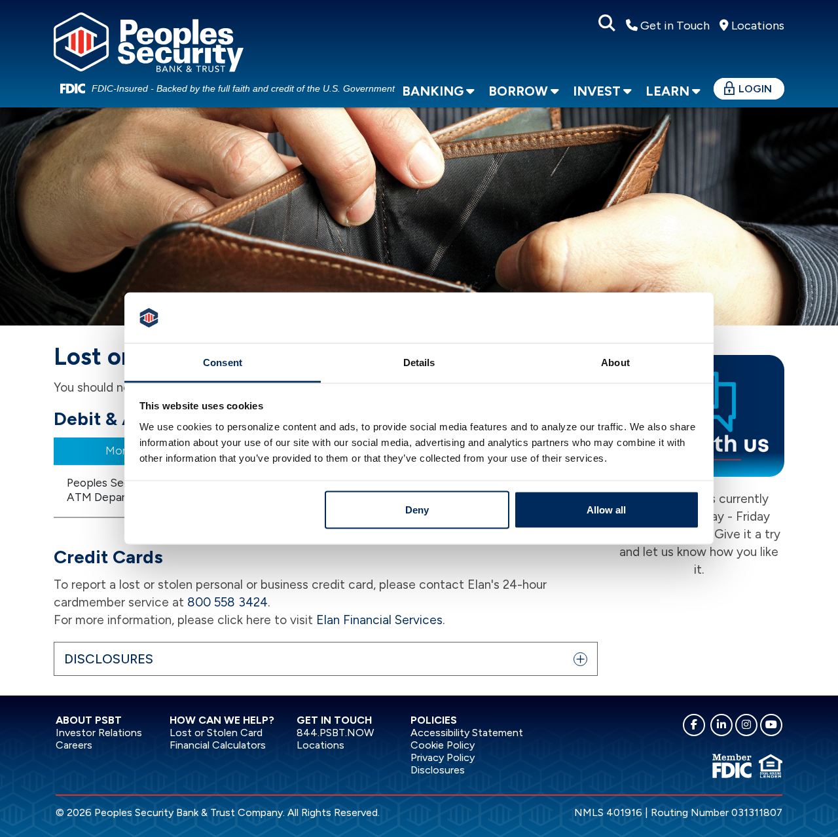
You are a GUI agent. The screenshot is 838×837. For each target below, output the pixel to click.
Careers (74, 745)
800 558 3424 (227, 602)
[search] (606, 23)
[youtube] (771, 725)
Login (755, 89)
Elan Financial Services (379, 619)
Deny (417, 509)
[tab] (326, 659)
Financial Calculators (218, 745)
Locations (756, 25)
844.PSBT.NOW (335, 732)
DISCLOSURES (108, 659)
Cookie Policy (442, 745)
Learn (667, 91)
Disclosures (437, 770)
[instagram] (746, 725)
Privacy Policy (442, 757)
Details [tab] (419, 361)
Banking (433, 91)
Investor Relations (99, 732)
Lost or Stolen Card (216, 732)
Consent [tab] (222, 361)
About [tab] (615, 361)
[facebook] (694, 725)
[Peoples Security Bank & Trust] (149, 39)
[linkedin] (721, 725)
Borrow (518, 91)
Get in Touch (674, 25)
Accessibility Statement (466, 732)
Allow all (606, 509)
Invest (597, 91)
